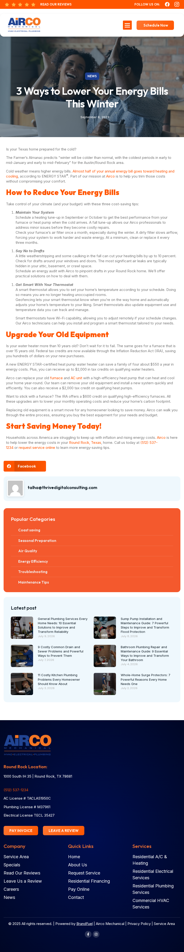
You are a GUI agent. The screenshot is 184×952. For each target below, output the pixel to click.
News (92, 76)
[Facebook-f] (88, 934)
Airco (110, 176)
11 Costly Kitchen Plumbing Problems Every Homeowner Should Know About (59, 679)
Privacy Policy (139, 923)
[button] (127, 25)
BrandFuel (84, 923)
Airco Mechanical (110, 923)
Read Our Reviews (56, 4)
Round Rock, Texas (85, 442)
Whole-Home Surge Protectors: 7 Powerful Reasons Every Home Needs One (145, 679)
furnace (56, 378)
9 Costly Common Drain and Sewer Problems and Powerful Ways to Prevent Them (60, 651)
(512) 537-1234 (16, 790)
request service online (37, 447)
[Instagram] (96, 934)
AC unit (76, 378)
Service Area (164, 923)
